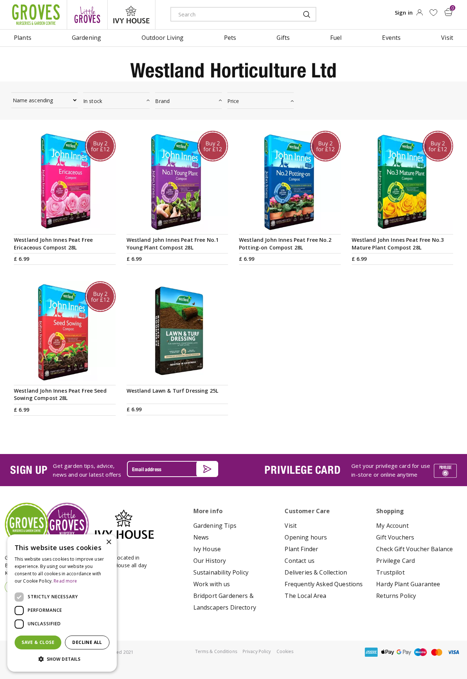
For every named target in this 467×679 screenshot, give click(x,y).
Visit (291, 526)
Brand (162, 101)
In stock (92, 101)
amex (371, 652)
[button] (62, 659)
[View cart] (448, 12)
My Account (392, 526)
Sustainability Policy (220, 572)
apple (387, 652)
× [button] (108, 542)
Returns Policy (396, 596)
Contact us (299, 561)
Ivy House (207, 549)
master (436, 652)
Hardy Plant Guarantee (408, 584)
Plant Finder (301, 549)
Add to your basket (65, 224)
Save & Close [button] (38, 642)
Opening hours (306, 537)
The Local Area (305, 596)
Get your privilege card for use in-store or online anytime (390, 470)
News (201, 537)
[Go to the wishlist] (433, 12)
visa (453, 652)
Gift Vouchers (395, 537)
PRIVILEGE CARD (302, 469)
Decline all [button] (87, 642)
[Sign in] (419, 14)
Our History (209, 561)
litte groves (87, 14)
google (404, 652)
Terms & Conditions (216, 651)
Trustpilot (390, 572)
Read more (65, 581)
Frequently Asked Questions (324, 584)
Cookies (285, 651)
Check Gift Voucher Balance (414, 549)
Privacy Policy (257, 651)
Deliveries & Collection (316, 572)
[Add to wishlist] (433, 12)
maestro (420, 652)
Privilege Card (395, 561)
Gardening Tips (214, 526)
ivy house (131, 14)
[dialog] (62, 603)
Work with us (211, 584)
